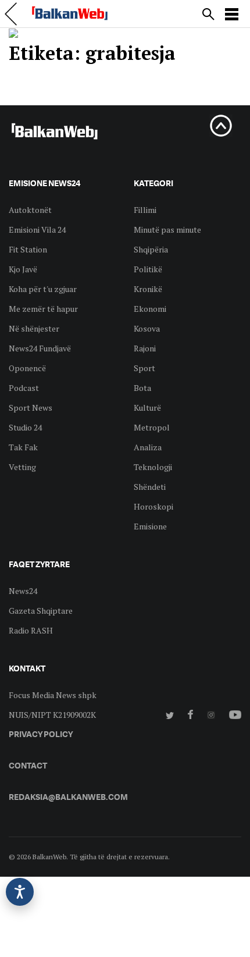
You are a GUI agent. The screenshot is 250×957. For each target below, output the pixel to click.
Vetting (22, 466)
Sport (144, 367)
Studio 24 (25, 427)
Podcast (24, 387)
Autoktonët (30, 209)
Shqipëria (151, 249)
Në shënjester (34, 328)
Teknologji (153, 466)
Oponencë (27, 367)
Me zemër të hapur (43, 308)
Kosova (147, 328)
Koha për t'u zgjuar (43, 288)
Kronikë (148, 288)
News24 (23, 590)
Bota (142, 387)
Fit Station (28, 249)
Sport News (30, 407)
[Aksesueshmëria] (20, 892)
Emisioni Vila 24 (37, 229)
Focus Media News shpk (53, 694)
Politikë (148, 269)
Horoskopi (153, 506)
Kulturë (147, 407)
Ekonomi (150, 308)
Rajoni (145, 348)
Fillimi (145, 209)
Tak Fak (23, 447)
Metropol (152, 427)
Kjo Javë (23, 269)
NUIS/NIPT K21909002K (52, 714)
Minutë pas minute (167, 229)
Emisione (150, 526)
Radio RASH (31, 630)
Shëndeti (150, 486)
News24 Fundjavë (40, 348)
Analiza (148, 447)
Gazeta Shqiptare (41, 610)
